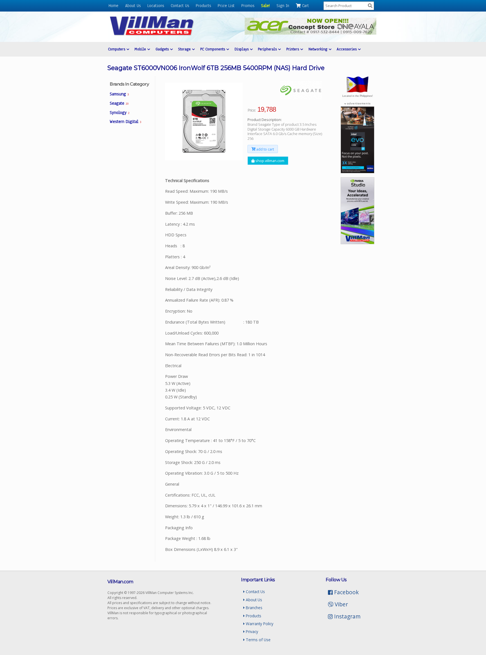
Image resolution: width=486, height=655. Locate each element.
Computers (117, 49)
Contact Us (180, 5)
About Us (133, 5)
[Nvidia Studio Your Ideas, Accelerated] (357, 242)
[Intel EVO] (357, 171)
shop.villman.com (269, 160)
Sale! (265, 5)
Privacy (251, 631)
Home (113, 5)
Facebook (346, 592)
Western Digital (125, 121)
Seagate (119, 103)
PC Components (213, 49)
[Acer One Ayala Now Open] (310, 33)
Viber (340, 604)
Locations (155, 5)
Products (203, 5)
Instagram (347, 616)
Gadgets (163, 49)
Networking (319, 49)
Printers (293, 49)
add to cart (264, 149)
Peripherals (268, 49)
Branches (253, 607)
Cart (305, 5)
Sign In (282, 5)
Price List (226, 5)
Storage (185, 49)
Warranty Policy (259, 623)
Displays (242, 49)
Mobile (140, 49)
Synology (119, 112)
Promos (247, 5)
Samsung (119, 94)
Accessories (347, 49)
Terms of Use (258, 639)
